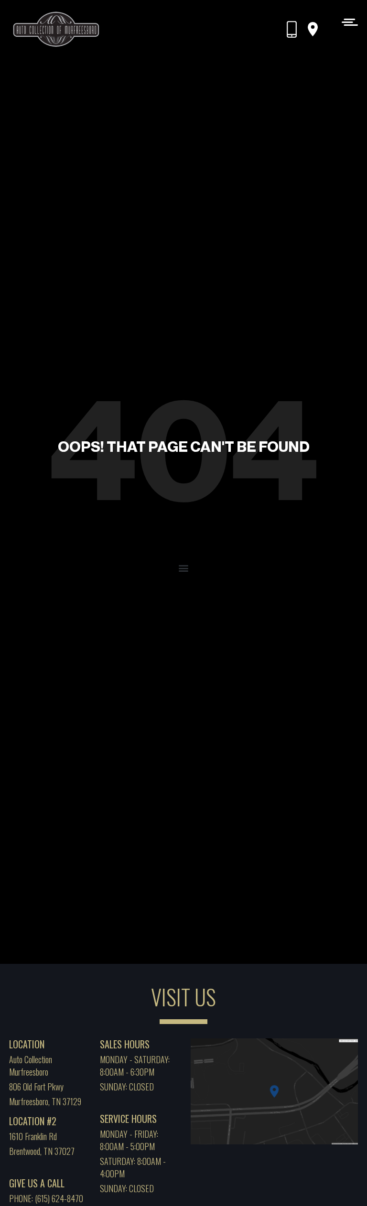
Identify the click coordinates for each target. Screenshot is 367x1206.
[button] (184, 568)
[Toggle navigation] (347, 21)
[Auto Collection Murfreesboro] (57, 29)
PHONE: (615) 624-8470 (46, 1198)
